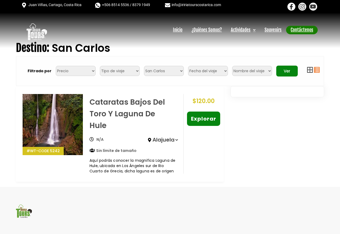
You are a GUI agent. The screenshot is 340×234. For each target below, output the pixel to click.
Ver (287, 71)
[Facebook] (291, 7)
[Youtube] (313, 7)
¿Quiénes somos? (207, 30)
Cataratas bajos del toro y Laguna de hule (127, 114)
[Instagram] (302, 7)
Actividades (240, 30)
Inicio (177, 30)
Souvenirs (273, 30)
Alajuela (163, 139)
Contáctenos (302, 30)
